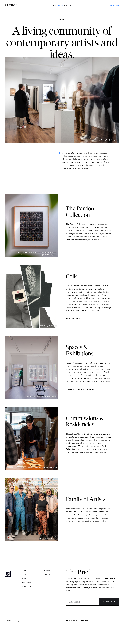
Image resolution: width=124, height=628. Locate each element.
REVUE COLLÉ (73, 318)
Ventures (69, 5)
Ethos (53, 5)
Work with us (28, 586)
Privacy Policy (72, 621)
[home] (14, 5)
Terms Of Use (86, 621)
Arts (60, 5)
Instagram (48, 571)
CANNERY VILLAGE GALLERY (80, 389)
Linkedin (47, 574)
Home (24, 571)
